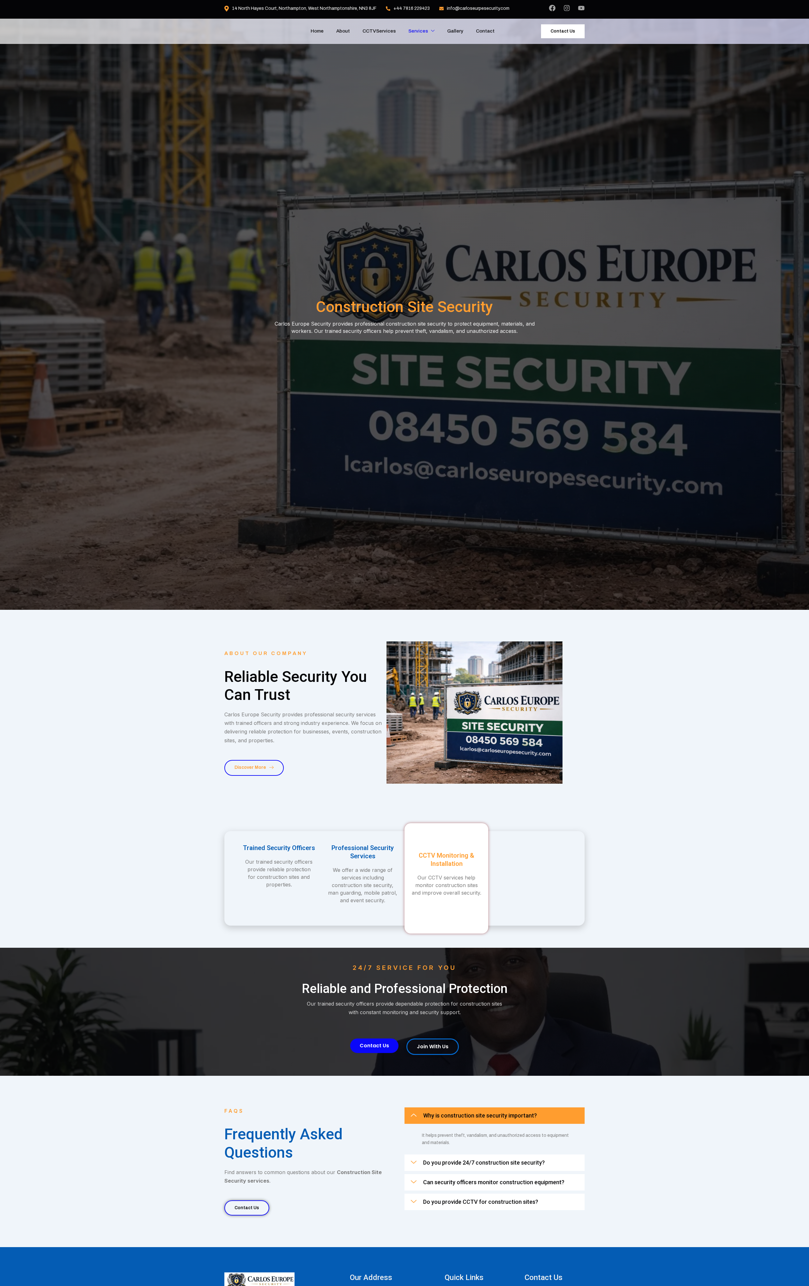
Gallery (455, 31)
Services (418, 31)
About (343, 31)
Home (317, 31)
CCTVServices (379, 31)
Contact (485, 31)
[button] (494, 1115)
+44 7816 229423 (411, 8)
